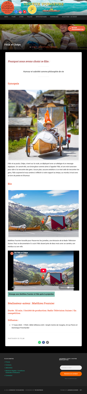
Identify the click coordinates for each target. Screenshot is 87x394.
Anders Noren (72, 390)
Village (29, 17)
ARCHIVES (9, 368)
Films (14, 17)
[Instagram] (20, 12)
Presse (8, 362)
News (6, 17)
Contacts (8, 365)
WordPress (39, 390)
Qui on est (73, 17)
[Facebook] (16, 12)
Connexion (9, 375)
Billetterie (65, 17)
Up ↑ (81, 390)
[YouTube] (24, 12)
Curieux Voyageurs (43, 3)
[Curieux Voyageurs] (7, 7)
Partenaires (54, 17)
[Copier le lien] (47, 342)
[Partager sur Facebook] (43, 342)
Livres (21, 17)
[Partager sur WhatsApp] (39, 342)
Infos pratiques (41, 17)
